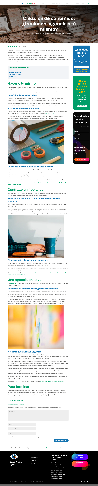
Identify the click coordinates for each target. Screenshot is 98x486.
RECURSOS (68, 4)
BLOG (77, 4)
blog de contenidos (80, 456)
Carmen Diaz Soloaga (35, 33)
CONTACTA (84, 4)
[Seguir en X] (84, 481)
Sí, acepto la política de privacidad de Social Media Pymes (81, 152)
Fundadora (33, 460)
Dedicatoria (34, 458)
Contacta (33, 463)
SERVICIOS (45, 4)
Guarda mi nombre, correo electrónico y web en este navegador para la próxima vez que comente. (33, 437)
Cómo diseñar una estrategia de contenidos (46, 182)
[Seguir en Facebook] (82, 481)
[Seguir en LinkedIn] (87, 481)
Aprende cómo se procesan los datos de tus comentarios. (46, 448)
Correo (76, 131)
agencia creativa (14, 283)
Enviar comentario (61, 440)
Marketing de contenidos (55, 33)
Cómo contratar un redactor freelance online (47, 273)
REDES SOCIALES (57, 4)
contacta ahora (80, 463)
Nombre (76, 138)
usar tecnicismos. (50, 113)
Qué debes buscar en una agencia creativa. (52, 381)
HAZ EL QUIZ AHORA (81, 105)
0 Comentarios (67, 33)
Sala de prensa (34, 466)
